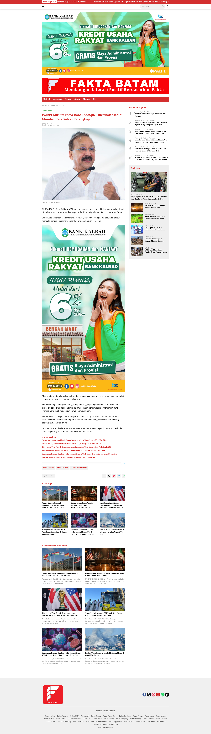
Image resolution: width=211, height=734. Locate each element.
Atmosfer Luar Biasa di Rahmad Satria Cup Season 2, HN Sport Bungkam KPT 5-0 (151, 141)
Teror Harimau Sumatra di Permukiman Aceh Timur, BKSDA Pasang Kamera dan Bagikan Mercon (155, 218)
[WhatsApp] (162, 695)
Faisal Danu (51, 124)
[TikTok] (167, 695)
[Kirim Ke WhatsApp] (123, 476)
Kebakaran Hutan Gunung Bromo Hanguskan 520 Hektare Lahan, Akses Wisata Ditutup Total (86, 2)
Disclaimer (151, 722)
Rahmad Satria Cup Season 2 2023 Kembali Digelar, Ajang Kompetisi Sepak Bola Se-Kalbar (151, 124)
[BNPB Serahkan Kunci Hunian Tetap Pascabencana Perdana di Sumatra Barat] (137, 251)
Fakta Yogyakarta (115, 722)
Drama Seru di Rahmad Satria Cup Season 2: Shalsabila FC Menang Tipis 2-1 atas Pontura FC (152, 158)
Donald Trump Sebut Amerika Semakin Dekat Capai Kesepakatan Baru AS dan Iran (73, 444)
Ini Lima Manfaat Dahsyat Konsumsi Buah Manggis (151, 115)
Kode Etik (160, 722)
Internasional (58, 99)
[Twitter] (149, 695)
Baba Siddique (48, 468)
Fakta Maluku (148, 719)
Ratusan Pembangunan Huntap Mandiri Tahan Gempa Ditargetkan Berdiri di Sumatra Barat (155, 240)
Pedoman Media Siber (109, 724)
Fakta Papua (96, 716)
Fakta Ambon (101, 722)
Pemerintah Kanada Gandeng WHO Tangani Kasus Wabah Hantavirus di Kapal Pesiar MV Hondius (79, 454)
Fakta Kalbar (50, 716)
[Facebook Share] (104, 476)
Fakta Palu (90, 722)
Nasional (46, 99)
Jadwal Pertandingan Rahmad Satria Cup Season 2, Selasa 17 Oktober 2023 (150, 150)
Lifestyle (77, 99)
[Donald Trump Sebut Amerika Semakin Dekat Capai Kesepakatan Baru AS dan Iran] (84, 493)
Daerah (68, 99)
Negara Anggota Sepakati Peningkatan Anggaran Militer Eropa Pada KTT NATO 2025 (74, 440)
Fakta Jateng (138, 716)
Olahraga (86, 99)
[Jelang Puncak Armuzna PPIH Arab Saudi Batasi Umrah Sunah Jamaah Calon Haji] (55, 520)
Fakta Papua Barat (110, 716)
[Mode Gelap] (168, 6)
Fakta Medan (161, 716)
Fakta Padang (135, 719)
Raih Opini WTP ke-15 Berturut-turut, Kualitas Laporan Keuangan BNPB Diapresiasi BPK (154, 229)
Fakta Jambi (97, 719)
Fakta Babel (51, 722)
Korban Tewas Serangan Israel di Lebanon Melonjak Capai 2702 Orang (68, 457)
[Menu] (43, 6)
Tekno (95, 99)
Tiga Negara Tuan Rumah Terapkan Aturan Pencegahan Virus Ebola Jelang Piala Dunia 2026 (76, 447)
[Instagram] (153, 695)
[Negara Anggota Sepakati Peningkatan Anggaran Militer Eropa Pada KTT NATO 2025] (55, 493)
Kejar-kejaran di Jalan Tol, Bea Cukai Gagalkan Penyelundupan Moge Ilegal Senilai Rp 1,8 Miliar (149, 198)
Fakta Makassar (74, 719)
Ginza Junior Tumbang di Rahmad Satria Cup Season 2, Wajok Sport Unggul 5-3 (150, 132)
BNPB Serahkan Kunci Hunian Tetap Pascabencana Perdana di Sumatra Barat (155, 251)
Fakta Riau (128, 722)
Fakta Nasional (62, 716)
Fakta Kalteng (61, 719)
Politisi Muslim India (79, 468)
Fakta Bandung (125, 716)
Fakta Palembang (64, 722)
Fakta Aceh (85, 716)
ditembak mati (62, 468)
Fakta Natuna (139, 722)
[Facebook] (144, 695)
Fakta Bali (86, 719)
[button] (162, 6)
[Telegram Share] (119, 476)
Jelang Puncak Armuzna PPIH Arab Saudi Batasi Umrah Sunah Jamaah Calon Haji (73, 450)
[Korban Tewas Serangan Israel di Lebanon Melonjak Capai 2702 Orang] (113, 520)
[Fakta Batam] (105, 86)
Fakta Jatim (149, 716)
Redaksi (96, 724)
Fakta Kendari (161, 719)
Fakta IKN (74, 716)
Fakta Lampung (122, 719)
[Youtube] (158, 695)
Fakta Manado (78, 722)
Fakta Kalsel (49, 719)
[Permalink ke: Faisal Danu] (44, 124)
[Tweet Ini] (109, 476)
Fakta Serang (109, 719)
